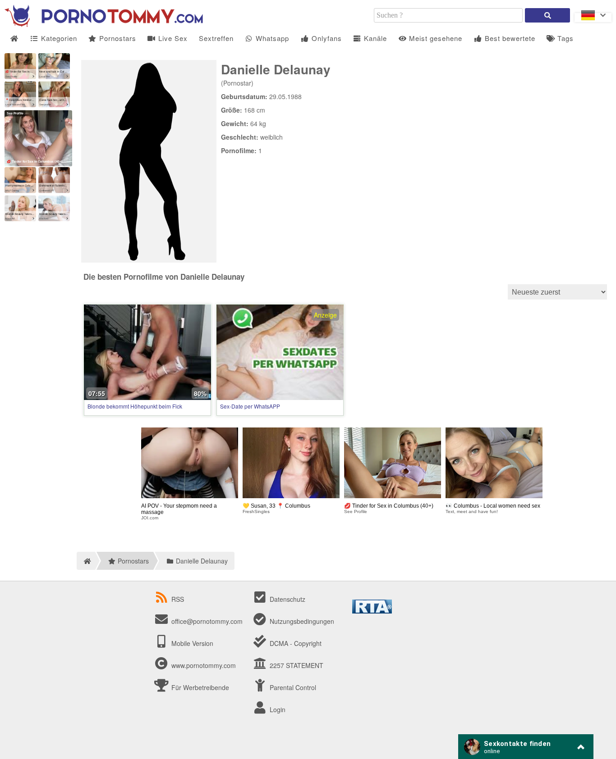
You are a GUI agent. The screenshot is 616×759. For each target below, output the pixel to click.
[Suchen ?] (547, 15)
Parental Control (292, 687)
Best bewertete (509, 38)
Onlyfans (325, 38)
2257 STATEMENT (295, 665)
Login (276, 709)
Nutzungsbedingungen (301, 621)
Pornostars (116, 38)
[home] (86, 561)
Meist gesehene (434, 38)
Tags (564, 38)
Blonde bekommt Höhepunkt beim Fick (134, 406)
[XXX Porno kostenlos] (104, 24)
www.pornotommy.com (203, 665)
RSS (177, 599)
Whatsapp (271, 38)
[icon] (14, 38)
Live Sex (172, 38)
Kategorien (58, 38)
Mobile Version (191, 643)
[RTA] (372, 610)
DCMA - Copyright (295, 643)
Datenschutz (286, 599)
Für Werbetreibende (199, 687)
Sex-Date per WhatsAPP (250, 406)
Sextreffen (216, 38)
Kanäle (374, 38)
